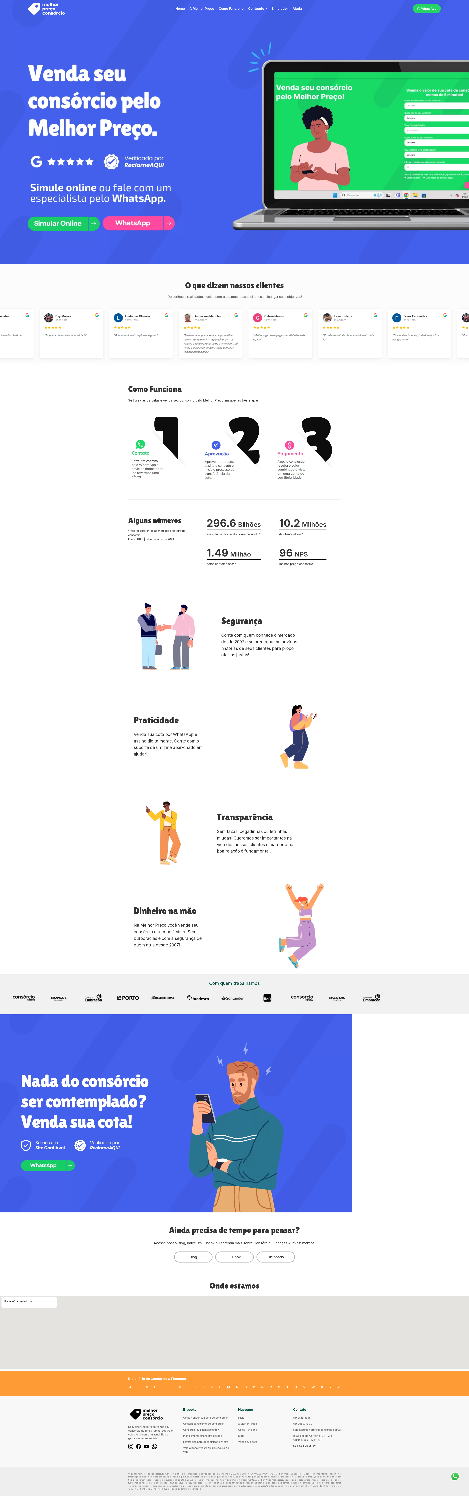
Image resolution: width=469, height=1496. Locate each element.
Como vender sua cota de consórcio (205, 1417)
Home (180, 8)
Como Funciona (231, 8)
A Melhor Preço (201, 8)
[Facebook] (138, 1446)
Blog (193, 1257)
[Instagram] (130, 1446)
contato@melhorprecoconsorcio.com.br (317, 1429)
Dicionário (275, 1257)
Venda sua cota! (248, 1441)
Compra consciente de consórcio (203, 1423)
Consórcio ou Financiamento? (201, 1429)
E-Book (234, 1257)
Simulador (280, 8)
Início (241, 1417)
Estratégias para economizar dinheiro (205, 1441)
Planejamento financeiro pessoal (203, 1435)
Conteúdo (256, 8)
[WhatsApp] (154, 1446)
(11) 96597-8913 (303, 1423)
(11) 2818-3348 (302, 1417)
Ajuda (297, 8)
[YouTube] (146, 1446)
